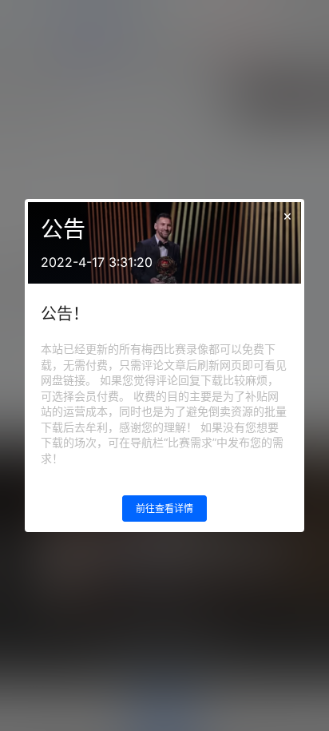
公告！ (65, 314)
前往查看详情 (164, 508)
